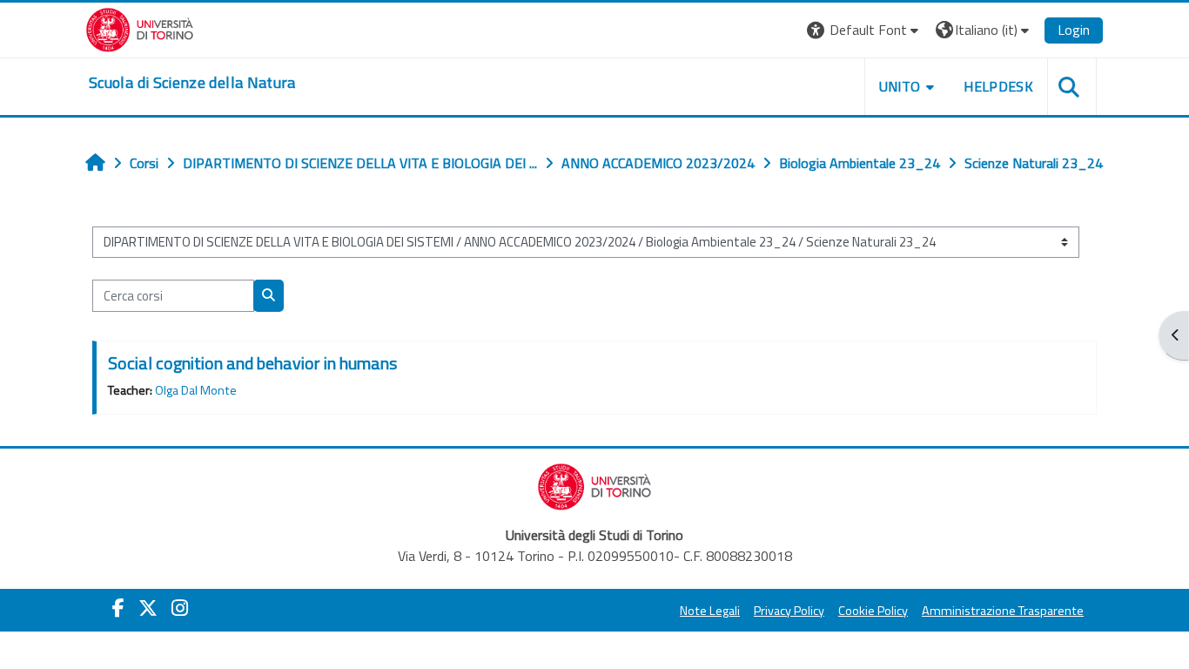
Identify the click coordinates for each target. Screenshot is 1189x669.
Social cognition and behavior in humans (252, 362)
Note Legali (710, 610)
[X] (148, 608)
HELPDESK (998, 86)
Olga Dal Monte (196, 390)
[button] (864, 30)
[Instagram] (180, 608)
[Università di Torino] (139, 27)
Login (1074, 29)
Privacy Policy (789, 610)
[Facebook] (118, 608)
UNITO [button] (900, 86)
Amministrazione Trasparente (1003, 610)
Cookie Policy (873, 610)
